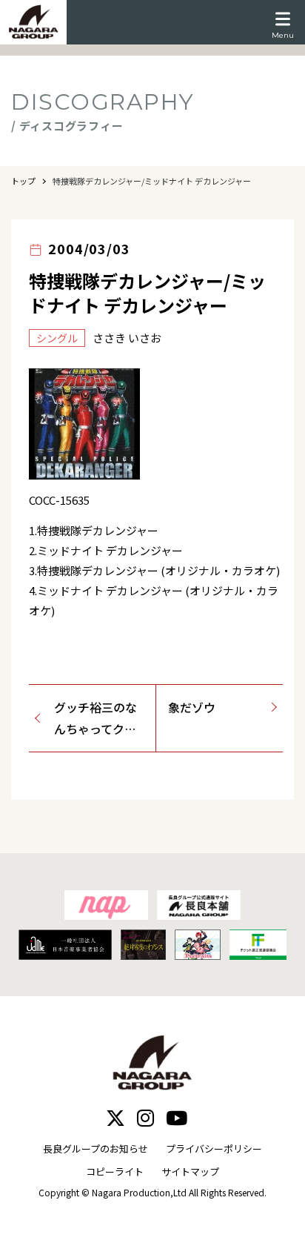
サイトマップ (190, 1171)
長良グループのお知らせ (95, 1148)
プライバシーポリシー (214, 1148)
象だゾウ (191, 707)
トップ (23, 181)
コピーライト (115, 1171)
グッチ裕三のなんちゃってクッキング (95, 719)
